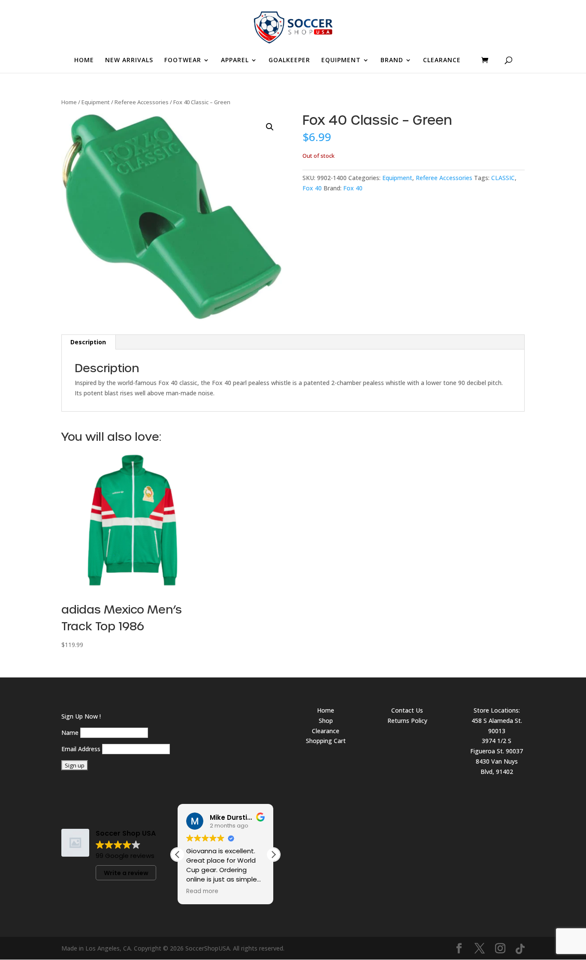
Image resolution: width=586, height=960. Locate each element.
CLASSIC (503, 178)
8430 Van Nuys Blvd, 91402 (497, 766)
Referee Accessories (142, 102)
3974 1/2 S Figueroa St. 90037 (496, 746)
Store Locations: (497, 710)
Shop (326, 720)
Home (69, 102)
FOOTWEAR (182, 60)
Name (70, 732)
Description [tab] (88, 342)
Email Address (80, 749)
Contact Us (407, 710)
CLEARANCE (442, 60)
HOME (84, 60)
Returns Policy (407, 720)
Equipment (96, 102)
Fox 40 (312, 188)
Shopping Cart (326, 741)
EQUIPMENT (341, 60)
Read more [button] (202, 891)
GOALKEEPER (289, 60)
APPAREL (235, 60)
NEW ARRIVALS (129, 60)
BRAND (392, 60)
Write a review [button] (126, 873)
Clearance (325, 731)
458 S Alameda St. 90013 (496, 725)
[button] (270, 127)
